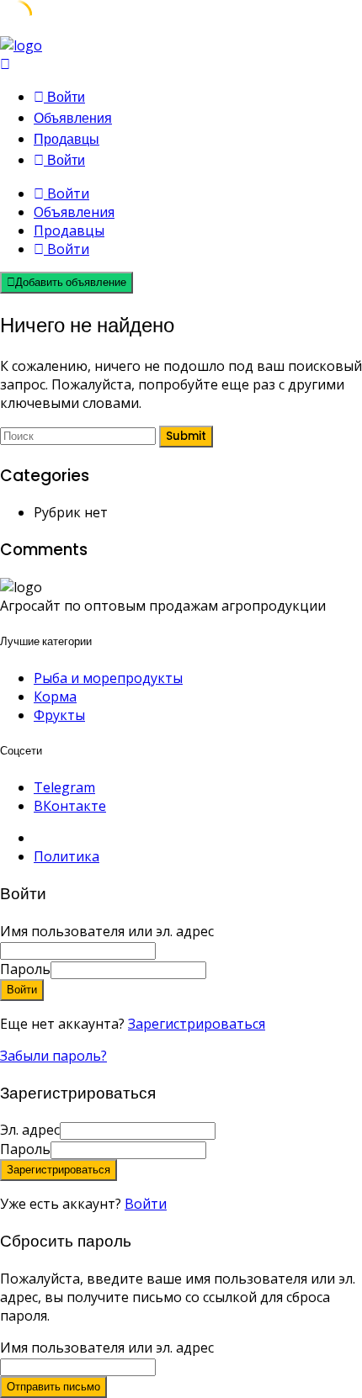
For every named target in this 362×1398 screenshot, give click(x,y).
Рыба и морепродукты (108, 678)
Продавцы (66, 139)
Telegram (64, 787)
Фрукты (59, 715)
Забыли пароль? (53, 1055)
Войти (146, 1203)
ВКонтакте (70, 806)
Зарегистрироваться (196, 1023)
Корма (55, 696)
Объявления (73, 118)
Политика (66, 856)
